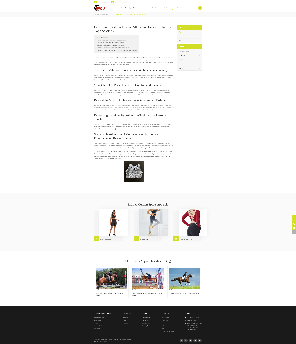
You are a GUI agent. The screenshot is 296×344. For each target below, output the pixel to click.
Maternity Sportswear (184, 64)
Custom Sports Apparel (127, 8)
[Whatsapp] (294, 216)
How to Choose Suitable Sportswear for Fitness (184, 293)
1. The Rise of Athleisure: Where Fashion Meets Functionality (111, 40)
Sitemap (96, 341)
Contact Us (180, 8)
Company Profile (146, 317)
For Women (126, 317)
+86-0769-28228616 (103, 2)
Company (144, 8)
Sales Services (165, 317)
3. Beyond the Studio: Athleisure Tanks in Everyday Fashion (110, 45)
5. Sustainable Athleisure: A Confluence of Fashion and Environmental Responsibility (116, 50)
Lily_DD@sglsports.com (121, 2)
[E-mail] (294, 220)
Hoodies (181, 59)
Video (180, 40)
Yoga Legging (141, 239)
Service (166, 8)
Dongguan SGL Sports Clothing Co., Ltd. (111, 339)
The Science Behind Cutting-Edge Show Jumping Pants (147, 294)
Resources (172, 8)
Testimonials (165, 320)
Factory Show (145, 320)
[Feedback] (294, 228)
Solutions (137, 8)
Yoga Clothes (182, 55)
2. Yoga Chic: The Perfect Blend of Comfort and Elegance (110, 42)
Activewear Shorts (103, 239)
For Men (125, 320)
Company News (146, 325)
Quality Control (146, 323)
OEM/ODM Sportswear (155, 8)
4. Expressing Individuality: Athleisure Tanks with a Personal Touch (112, 47)
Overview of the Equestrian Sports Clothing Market (109, 294)
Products (181, 46)
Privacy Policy (103, 341)
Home (98, 14)
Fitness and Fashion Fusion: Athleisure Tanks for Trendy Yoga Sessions (130, 14)
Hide (106, 37)
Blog (110, 14)
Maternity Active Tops (183, 239)
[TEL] (294, 224)
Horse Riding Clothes (184, 51)
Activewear (181, 68)
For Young (125, 323)
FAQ (180, 36)
